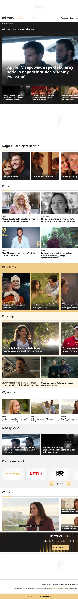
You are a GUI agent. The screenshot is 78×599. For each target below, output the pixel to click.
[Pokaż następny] (68, 483)
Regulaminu (39, 588)
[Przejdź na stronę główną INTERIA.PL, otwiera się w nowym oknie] (8, 18)
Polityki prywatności (51, 588)
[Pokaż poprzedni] (51, 483)
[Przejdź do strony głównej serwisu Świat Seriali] (26, 18)
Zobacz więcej (58, 547)
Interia (4, 23)
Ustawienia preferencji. (63, 588)
